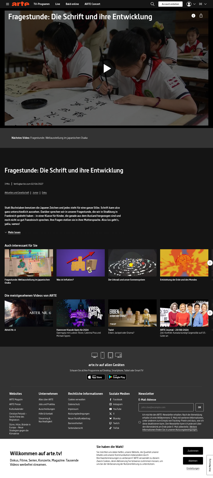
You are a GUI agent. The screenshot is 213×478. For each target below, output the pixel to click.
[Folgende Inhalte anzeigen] (210, 263)
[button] (153, 4)
